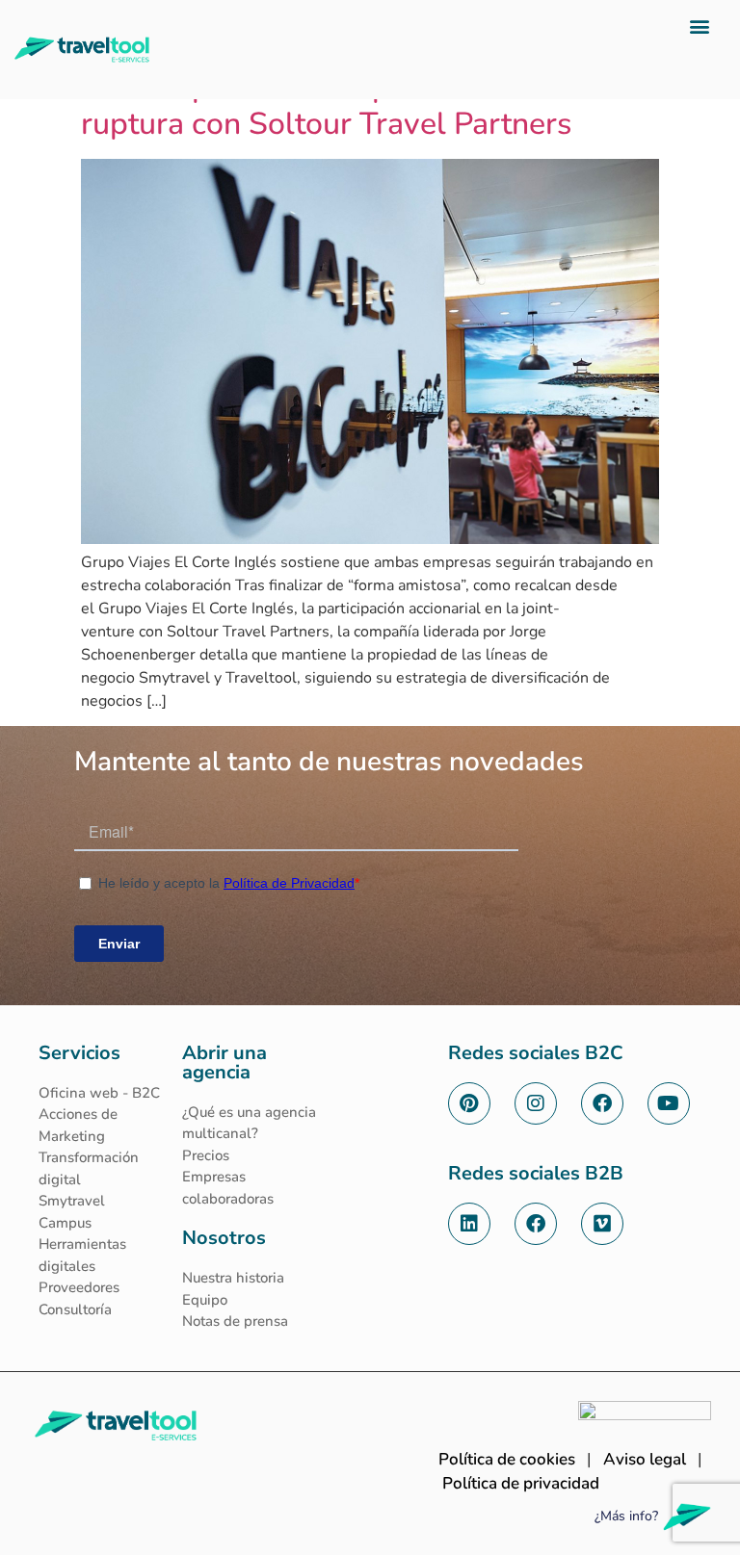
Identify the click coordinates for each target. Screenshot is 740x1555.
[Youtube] (669, 1103)
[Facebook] (602, 1103)
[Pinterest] (469, 1103)
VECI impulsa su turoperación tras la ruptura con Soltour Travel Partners (333, 105)
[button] (700, 25)
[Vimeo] (602, 1224)
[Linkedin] (469, 1224)
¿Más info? (626, 1516)
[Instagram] (536, 1103)
